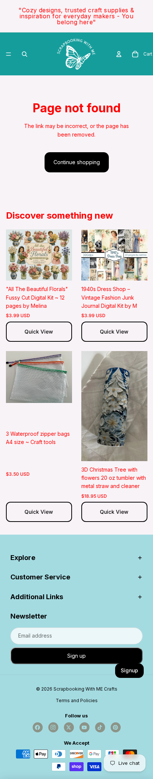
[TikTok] (100, 727)
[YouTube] (84, 727)
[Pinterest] (116, 727)
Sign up (76, 656)
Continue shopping (76, 162)
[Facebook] (38, 727)
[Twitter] (69, 727)
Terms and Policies (77, 700)
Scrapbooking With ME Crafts (85, 689)
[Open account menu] (119, 54)
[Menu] (8, 54)
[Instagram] (53, 727)
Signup (129, 670)
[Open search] (24, 54)
